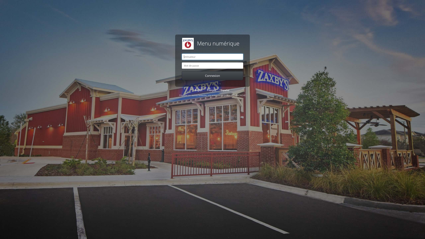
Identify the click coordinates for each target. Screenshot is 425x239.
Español (225, 90)
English (198, 90)
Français (211, 90)
